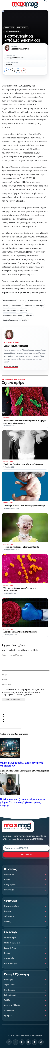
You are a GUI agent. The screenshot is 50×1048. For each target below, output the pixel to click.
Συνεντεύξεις (9, 890)
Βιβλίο (7, 879)
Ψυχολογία (9, 958)
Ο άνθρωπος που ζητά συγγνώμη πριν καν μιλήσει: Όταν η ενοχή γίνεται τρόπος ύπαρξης (22, 802)
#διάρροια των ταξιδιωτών (13, 315)
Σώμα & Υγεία (22, 28)
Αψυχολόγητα (10, 963)
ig (28, 1042)
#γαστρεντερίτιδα (9, 310)
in (18, 71)
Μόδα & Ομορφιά (12, 943)
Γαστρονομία (10, 938)
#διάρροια (23, 310)
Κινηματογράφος (12, 906)
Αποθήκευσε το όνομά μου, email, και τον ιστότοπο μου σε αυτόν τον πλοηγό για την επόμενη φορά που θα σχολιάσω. (23, 692)
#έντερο (29, 315)
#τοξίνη (24, 320)
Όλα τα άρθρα (11, 366)
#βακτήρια (39, 306)
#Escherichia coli (34, 301)
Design (7, 953)
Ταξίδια (7, 1000)
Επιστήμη (8, 979)
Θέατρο (7, 911)
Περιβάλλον (9, 990)
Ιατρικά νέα (9, 28)
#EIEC (22, 301)
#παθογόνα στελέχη (10, 320)
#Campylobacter (9, 301)
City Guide (9, 1010)
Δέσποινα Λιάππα (16, 345)
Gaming (7, 921)
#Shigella (28, 306)
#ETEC (5, 306)
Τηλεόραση (9, 916)
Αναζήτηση (26, 855)
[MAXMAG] (25, 5)
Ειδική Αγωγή (10, 995)
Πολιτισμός (9, 874)
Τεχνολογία (9, 985)
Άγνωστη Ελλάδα (12, 1005)
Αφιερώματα (9, 885)
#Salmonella (16, 306)
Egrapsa (8, 1015)
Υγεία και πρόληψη (12, 31)
